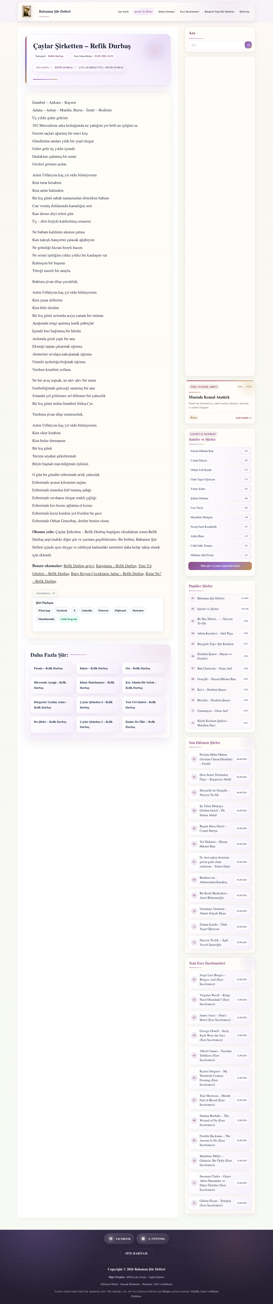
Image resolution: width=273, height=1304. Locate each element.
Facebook (62, 610)
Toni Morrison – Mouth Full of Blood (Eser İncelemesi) (215, 1100)
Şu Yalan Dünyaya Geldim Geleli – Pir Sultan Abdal (212, 810)
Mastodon (138, 610)
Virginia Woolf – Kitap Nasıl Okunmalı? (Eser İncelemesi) (215, 999)
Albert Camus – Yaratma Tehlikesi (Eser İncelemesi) (216, 1055)
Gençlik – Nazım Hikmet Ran (216, 679)
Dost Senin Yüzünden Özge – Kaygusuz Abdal (215, 777)
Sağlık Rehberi (156, 1277)
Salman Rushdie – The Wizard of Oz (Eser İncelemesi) (214, 1120)
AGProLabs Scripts (136, 1277)
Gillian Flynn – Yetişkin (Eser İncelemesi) (215, 1203)
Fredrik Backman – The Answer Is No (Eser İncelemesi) (215, 1140)
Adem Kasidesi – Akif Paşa (215, 633)
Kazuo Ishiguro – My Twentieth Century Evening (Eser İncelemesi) (214, 1078)
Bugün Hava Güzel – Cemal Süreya (213, 828)
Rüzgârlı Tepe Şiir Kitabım (219, 11)
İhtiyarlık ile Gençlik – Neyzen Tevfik (215, 792)
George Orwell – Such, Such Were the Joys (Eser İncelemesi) (214, 1035)
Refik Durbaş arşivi (79, 565)
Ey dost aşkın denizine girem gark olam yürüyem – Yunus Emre (215, 861)
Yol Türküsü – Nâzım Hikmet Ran (213, 844)
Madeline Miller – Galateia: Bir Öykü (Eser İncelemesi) (216, 1160)
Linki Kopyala (69, 619)
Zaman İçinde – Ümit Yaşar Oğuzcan (213, 926)
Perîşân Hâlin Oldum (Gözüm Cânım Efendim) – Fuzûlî (216, 759)
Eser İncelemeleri (189, 11)
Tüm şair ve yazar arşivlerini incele (220, 566)
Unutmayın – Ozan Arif (212, 711)
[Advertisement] (220, 216)
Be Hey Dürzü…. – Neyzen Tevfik (215, 621)
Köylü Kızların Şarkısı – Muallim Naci (213, 723)
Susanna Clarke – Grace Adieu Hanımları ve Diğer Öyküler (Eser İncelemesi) (215, 1183)
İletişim (166, 1291)
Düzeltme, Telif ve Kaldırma (157, 1284)
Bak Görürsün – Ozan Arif (214, 668)
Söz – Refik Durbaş (138, 668)
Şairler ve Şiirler (143, 11)
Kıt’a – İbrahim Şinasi (211, 689)
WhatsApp (44, 610)
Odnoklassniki (46, 619)
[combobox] (216, 45)
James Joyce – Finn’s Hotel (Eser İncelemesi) (215, 1017)
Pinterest (103, 610)
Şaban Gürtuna (166, 11)
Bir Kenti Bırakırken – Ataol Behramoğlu (214, 895)
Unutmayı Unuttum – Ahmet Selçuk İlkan (213, 911)
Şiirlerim (244, 11)
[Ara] (248, 44)
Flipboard (120, 610)
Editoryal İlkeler (109, 1284)
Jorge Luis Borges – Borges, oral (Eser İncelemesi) (213, 979)
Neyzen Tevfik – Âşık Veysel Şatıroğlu (214, 942)
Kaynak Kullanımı (130, 1284)
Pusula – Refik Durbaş (48, 668)
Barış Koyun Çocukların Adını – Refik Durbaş (107, 573)
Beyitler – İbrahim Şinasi (213, 700)
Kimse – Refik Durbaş (94, 668)
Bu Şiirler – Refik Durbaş (50, 721)
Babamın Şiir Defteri (55, 11)
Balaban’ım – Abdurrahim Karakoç (213, 879)
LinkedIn (87, 610)
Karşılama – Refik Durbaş (116, 565)
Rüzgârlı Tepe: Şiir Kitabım (215, 644)
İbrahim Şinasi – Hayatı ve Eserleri (214, 656)
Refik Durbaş (55, 56)
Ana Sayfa (123, 11)
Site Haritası (136, 1253)
